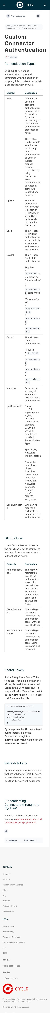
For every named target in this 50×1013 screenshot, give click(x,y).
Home (8, 26)
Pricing (5, 890)
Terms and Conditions (11, 937)
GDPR (5, 953)
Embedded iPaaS (10, 906)
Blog (4, 895)
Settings (13, 840)
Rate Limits (29, 840)
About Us (6, 879)
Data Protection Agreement (14, 942)
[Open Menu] (4, 5)
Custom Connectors (13, 28)
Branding (6, 901)
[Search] (45, 5)
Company (7, 874)
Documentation (19, 26)
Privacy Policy (8, 932)
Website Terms (8, 926)
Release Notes (8, 911)
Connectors (32, 26)
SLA (4, 948)
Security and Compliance (13, 885)
